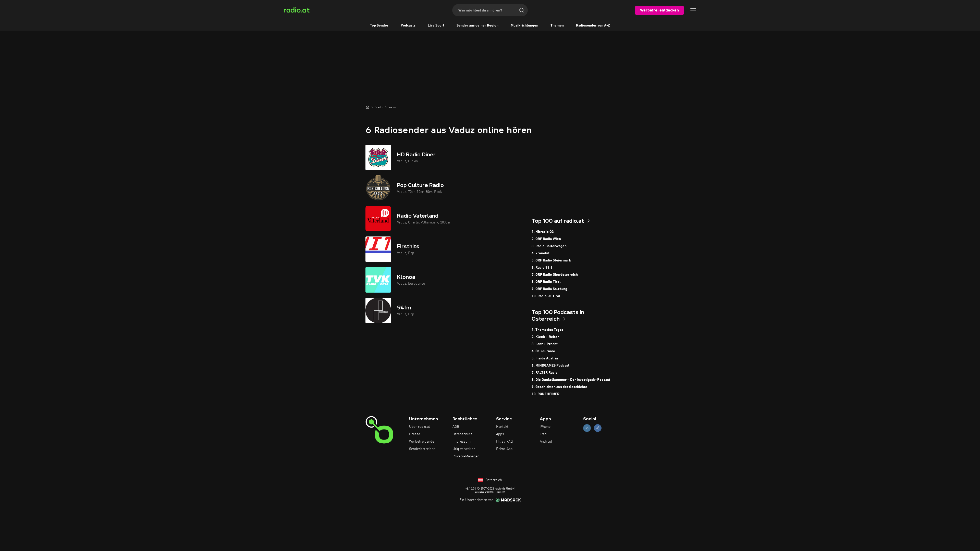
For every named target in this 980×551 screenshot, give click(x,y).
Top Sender (379, 25)
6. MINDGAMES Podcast (550, 365)
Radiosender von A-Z (593, 25)
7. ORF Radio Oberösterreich (555, 275)
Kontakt (502, 427)
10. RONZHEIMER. (546, 394)
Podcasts (408, 25)
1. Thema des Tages (547, 330)
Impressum (461, 441)
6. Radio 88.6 (542, 267)
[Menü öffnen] (693, 10)
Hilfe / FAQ (504, 441)
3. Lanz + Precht (545, 344)
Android (546, 441)
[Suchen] (522, 10)
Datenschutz (462, 434)
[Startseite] (367, 107)
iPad (543, 434)
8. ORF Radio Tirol (546, 282)
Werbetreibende (421, 441)
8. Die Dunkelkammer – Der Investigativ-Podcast (571, 380)
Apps (500, 434)
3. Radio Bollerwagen (549, 246)
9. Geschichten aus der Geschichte (559, 387)
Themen (557, 25)
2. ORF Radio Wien (546, 239)
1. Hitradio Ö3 (543, 232)
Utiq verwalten (463, 449)
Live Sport (436, 25)
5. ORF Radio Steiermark (551, 260)
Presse (414, 434)
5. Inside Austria (545, 358)
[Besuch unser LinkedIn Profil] (587, 428)
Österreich (493, 480)
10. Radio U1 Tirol (546, 296)
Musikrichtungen (524, 25)
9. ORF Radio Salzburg (549, 289)
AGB (455, 427)
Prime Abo (504, 449)
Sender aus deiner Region (477, 25)
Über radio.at (419, 427)
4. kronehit (540, 253)
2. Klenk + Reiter (545, 337)
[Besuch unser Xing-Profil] (598, 428)
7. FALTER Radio (545, 372)
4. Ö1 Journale (543, 351)
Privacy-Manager (465, 456)
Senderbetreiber (422, 449)
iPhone (545, 427)
